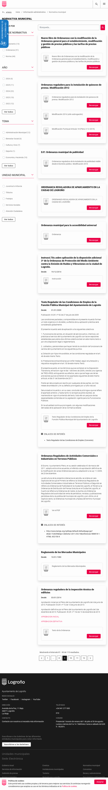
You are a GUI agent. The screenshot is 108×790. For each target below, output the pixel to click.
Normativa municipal (91, 765)
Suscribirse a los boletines (16, 744)
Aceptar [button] (100, 782)
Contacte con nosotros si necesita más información (23, 721)
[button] (53, 658)
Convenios (87, 769)
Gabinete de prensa (10, 773)
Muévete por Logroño (51, 777)
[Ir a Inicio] (4, 4)
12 (85, 658)
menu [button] (104, 3)
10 (71, 658)
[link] (96, 4)
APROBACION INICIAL (50, 617)
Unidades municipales (16, 753)
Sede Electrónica (12, 758)
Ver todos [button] (8, 112)
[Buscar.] (102, 27)
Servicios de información (12, 769)
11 (78, 658)
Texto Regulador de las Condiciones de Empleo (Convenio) (69, 440)
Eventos (46, 765)
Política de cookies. (69, 786)
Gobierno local (8, 765)
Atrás (6, 12)
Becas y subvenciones (92, 773)
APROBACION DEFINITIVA (51, 621)
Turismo (46, 773)
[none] (104, 4)
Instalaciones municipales (53, 769)
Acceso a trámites (9, 777)
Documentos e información (94, 777)
